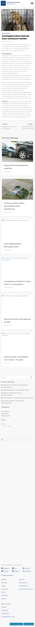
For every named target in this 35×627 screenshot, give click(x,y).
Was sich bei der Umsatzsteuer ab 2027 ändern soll (17, 398)
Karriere (3, 598)
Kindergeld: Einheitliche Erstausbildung (8, 126)
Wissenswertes (6, 33)
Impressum (4, 610)
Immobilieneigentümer (26, 589)
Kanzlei (3, 585)
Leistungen (4, 589)
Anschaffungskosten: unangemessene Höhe (15, 390)
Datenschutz (5, 613)
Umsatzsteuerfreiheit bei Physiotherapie (27, 126)
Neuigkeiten (5, 413)
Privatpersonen (23, 585)
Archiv (3, 424)
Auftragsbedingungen (8, 616)
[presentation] (17, 151)
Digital (3, 592)
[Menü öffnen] (32, 3)
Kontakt (3, 607)
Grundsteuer (5, 411)
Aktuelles (4, 582)
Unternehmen (23, 582)
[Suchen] (31, 377)
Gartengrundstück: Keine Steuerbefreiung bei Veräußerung (14, 206)
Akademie (4, 595)
